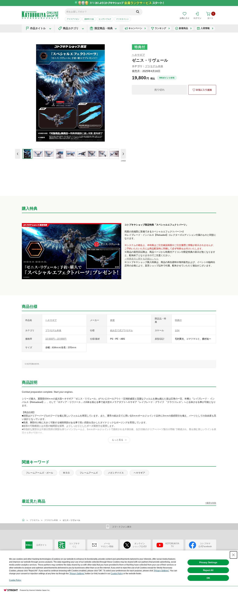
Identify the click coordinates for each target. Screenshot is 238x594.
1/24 (177, 330)
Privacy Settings (208, 562)
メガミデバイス (116, 472)
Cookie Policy (117, 573)
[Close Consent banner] (233, 554)
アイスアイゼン (73, 19)
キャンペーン (135, 28)
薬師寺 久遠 (89, 19)
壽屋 (112, 320)
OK (208, 578)
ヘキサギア (138, 54)
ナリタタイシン (122, 19)
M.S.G (66, 472)
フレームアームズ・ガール (39, 472)
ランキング (160, 28)
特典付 (178, 320)
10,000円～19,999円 (55, 339)
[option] (27, 154)
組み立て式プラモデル (121, 330)
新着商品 (183, 28)
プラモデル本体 (154, 66)
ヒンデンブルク (105, 19)
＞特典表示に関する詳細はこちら (142, 258)
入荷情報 (205, 28)
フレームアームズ (89, 472)
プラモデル (34, 520)
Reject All (208, 570)
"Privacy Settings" (161, 571)
